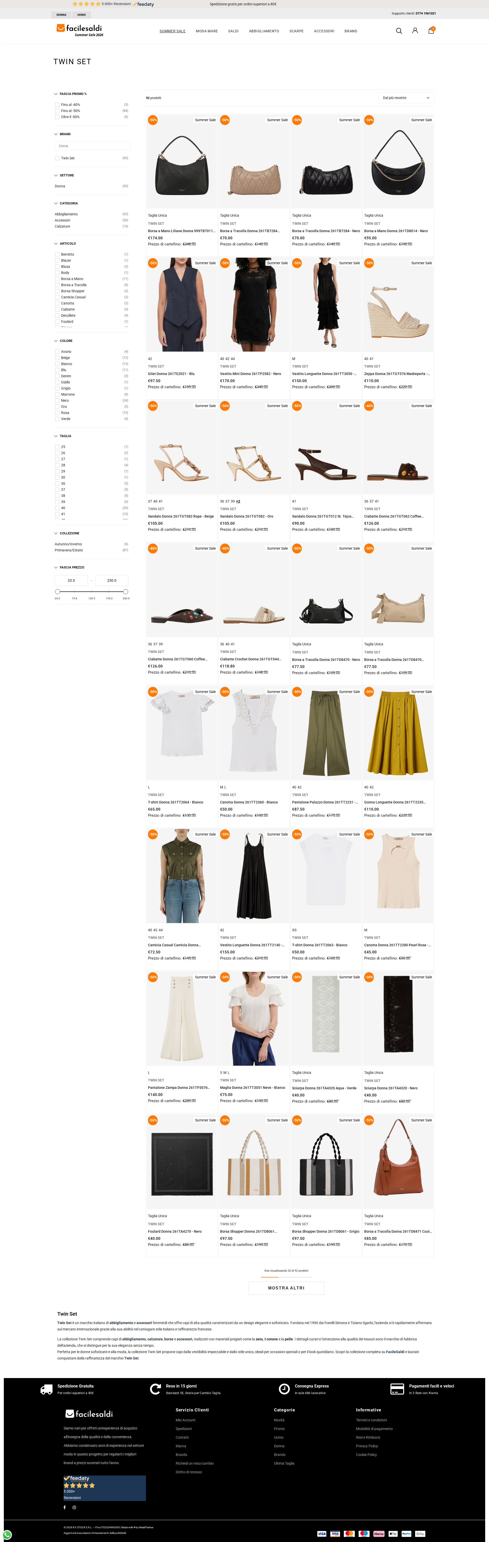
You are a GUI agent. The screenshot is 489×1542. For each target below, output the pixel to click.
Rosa (65, 413)
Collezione (69, 533)
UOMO (81, 15)
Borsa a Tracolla (74, 285)
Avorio (66, 352)
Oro (64, 407)
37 (63, 490)
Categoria (69, 203)
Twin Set (68, 158)
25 (63, 447)
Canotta (67, 303)
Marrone (68, 394)
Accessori (62, 220)
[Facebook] (64, 1507)
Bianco (66, 364)
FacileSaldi (395, 1352)
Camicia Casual (73, 297)
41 (63, 514)
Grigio (66, 388)
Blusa (65, 267)
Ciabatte (68, 309)
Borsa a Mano (72, 279)
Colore (66, 341)
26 (63, 453)
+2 (238, 501)
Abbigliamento (66, 214)
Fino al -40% (70, 105)
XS (294, 930)
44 (233, 359)
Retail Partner (146, 1527)
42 (150, 359)
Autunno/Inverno (68, 544)
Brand (65, 134)
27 (63, 459)
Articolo (68, 243)
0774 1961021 (426, 13)
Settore (67, 175)
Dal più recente (394, 98)
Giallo (65, 382)
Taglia (65, 436)
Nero (65, 400)
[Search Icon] (399, 31)
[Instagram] (74, 1507)
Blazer (66, 260)
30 (63, 477)
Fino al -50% (70, 111)
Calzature (62, 226)
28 (63, 465)
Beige (65, 358)
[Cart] (431, 32)
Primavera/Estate (69, 550)
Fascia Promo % (73, 94)
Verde (65, 419)
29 (63, 471)
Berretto (67, 254)
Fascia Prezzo (72, 567)
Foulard (67, 321)
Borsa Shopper (73, 291)
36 (63, 483)
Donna (60, 186)
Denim (66, 376)
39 (63, 502)
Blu (63, 370)
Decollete (68, 315)
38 (63, 496)
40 (63, 508)
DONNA (61, 15)
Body (65, 273)
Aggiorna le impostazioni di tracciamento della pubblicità (95, 1533)
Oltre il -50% (70, 117)
